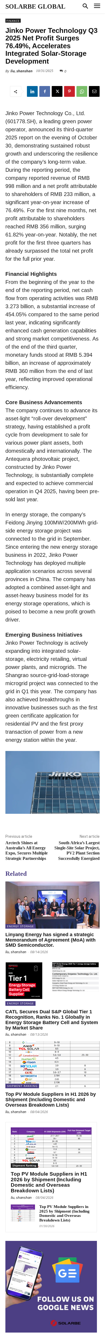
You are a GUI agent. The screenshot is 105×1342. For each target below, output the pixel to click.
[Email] (94, 91)
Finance (13, 21)
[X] (57, 91)
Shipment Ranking (22, 1086)
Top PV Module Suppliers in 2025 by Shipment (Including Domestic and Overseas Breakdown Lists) (64, 1213)
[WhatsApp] (81, 91)
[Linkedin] (32, 91)
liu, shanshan (21, 70)
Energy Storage (20, 926)
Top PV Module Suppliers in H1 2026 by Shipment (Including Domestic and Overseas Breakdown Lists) (50, 1100)
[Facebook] (44, 91)
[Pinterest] (69, 91)
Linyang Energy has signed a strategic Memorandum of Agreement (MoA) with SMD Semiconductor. (50, 940)
